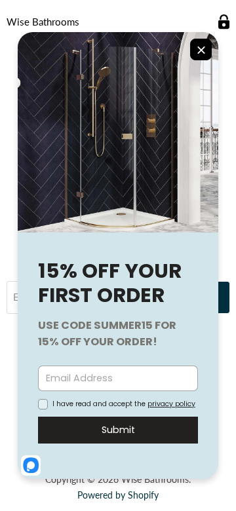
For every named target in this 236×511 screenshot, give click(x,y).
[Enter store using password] (224, 22)
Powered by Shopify (118, 495)
